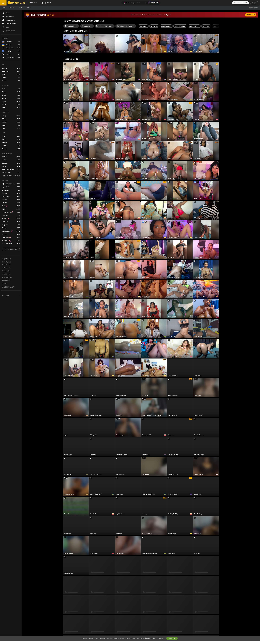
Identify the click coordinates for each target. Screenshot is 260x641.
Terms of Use (6, 274)
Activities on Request (126, 26)
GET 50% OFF (250, 15)
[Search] (146, 2)
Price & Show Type (105, 26)
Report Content (6, 265)
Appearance (71, 26)
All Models (5, 283)
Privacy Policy (6, 271)
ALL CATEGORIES (12, 249)
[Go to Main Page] (16, 2)
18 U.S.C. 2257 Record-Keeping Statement (9, 287)
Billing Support (6, 262)
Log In (254, 3)
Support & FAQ (6, 259)
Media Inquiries (6, 268)
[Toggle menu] (3, 2)
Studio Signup (6, 280)
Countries (87, 26)
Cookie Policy (150, 638)
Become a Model (7, 277)
